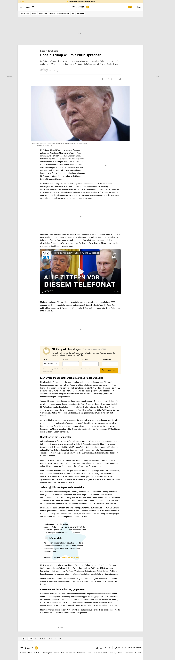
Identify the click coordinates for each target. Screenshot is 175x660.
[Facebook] (109, 647)
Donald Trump (25, 13)
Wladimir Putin (43, 13)
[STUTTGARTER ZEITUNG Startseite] (80, 7)
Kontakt (120, 653)
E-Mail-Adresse (106, 359)
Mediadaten (80, 653)
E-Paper (27, 7)
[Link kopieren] (98, 79)
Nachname (85, 359)
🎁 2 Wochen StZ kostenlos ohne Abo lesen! (81, 1)
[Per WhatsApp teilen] (112, 79)
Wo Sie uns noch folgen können (129, 648)
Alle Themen (80, 13)
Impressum (129, 653)
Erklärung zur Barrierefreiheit (97, 653)
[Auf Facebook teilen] (103, 79)
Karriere (56, 653)
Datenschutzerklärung (70, 557)
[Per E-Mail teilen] (108, 79)
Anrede (45, 359)
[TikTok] (105, 647)
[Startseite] (23, 638)
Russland (52, 13)
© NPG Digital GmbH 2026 (29, 653)
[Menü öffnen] (21, 7)
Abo (130, 7)
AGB (62, 653)
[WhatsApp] (101, 647)
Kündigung (112, 653)
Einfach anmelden (109, 370)
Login (139, 7)
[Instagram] (97, 647)
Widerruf (138, 653)
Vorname (65, 359)
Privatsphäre (47, 653)
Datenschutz (70, 653)
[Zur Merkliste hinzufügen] (119, 79)
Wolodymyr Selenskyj (63, 13)
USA (73, 13)
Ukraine (34, 13)
